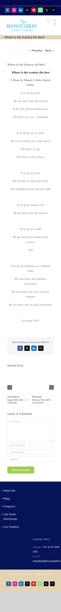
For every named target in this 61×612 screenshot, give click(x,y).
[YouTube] (33, 10)
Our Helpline (11, 527)
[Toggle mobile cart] (54, 24)
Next (48, 50)
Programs (9, 506)
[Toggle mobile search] (48, 20)
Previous (37, 50)
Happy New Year (26, 396)
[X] (27, 10)
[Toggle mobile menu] (54, 20)
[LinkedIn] (20, 10)
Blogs (6, 498)
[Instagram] (14, 10)
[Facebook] (7, 10)
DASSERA (48, 396)
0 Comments (27, 402)
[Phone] (46, 10)
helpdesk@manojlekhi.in (41, 2)
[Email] (53, 10)
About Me (9, 490)
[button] (9, 387)
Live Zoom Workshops (10, 516)
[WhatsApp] (40, 10)
